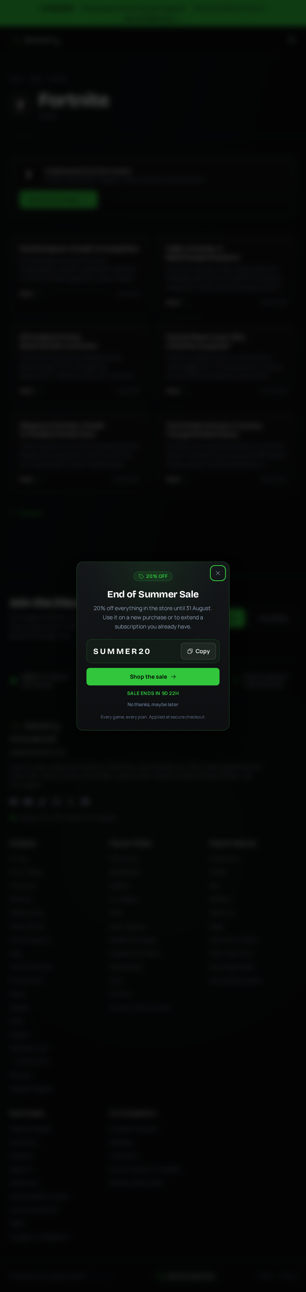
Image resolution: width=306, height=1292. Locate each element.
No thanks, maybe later (153, 704)
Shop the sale (148, 676)
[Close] (218, 573)
